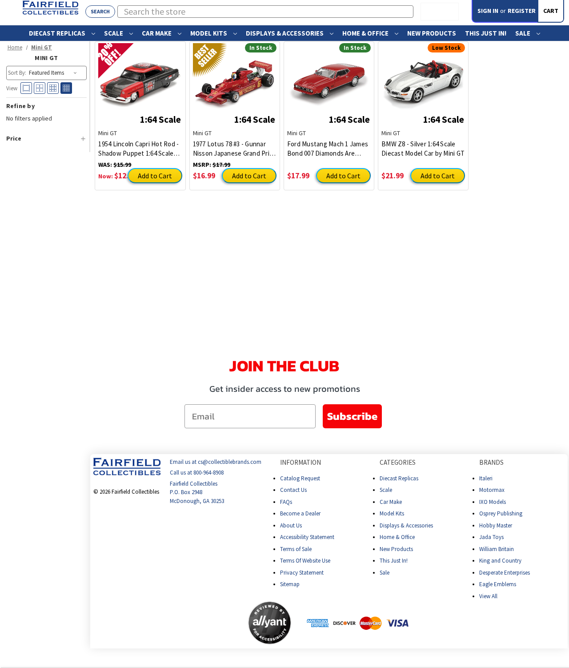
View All (488, 596)
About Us (291, 525)
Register (522, 11)
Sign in (487, 11)
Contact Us (293, 490)
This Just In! (485, 33)
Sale (523, 33)
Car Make (157, 33)
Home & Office (366, 33)
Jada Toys (491, 537)
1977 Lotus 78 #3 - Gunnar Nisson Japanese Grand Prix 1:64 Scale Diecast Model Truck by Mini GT (233, 149)
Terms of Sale (296, 549)
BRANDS (491, 462)
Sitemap (290, 584)
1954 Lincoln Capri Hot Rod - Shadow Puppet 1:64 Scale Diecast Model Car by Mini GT (139, 149)
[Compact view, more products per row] (53, 88)
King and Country (500, 560)
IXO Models (492, 502)
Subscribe (352, 416)
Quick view (140, 78)
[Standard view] (39, 88)
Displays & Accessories (285, 33)
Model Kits (209, 33)
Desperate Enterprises (504, 572)
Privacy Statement (302, 572)
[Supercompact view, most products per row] (66, 88)
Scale (114, 33)
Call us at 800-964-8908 (197, 473)
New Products (431, 33)
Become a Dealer (300, 513)
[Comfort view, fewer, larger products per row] (26, 88)
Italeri (486, 478)
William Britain (496, 549)
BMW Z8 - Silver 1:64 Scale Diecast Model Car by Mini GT (423, 148)
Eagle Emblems (497, 584)
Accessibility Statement (307, 537)
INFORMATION (300, 462)
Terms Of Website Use (305, 560)
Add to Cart (155, 175)
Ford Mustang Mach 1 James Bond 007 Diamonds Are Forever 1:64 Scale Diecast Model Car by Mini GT (327, 149)
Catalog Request (300, 478)
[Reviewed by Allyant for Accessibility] (269, 622)
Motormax (492, 490)
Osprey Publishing (500, 513)
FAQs (286, 502)
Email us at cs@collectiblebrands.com (215, 462)
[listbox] (53, 73)
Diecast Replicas (58, 33)
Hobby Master (495, 525)
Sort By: (17, 72)
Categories (398, 462)
